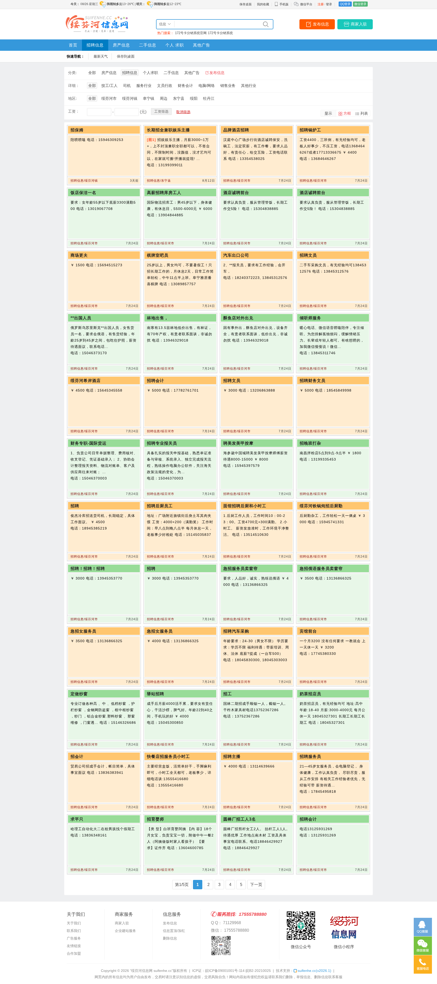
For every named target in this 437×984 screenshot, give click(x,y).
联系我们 (74, 931)
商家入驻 (359, 24)
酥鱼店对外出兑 (238, 318)
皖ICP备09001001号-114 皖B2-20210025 (238, 971)
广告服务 (74, 938)
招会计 (77, 756)
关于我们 (74, 923)
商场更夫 (79, 255)
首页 (73, 45)
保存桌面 (245, 4)
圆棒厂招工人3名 (239, 819)
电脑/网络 (207, 85)
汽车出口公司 (236, 255)
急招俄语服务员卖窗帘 (321, 568)
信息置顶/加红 (174, 931)
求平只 (77, 819)
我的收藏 (263, 4)
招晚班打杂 (310, 443)
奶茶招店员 (310, 694)
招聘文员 (308, 255)
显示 (328, 113)
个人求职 (150, 72)
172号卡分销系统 (220, 33)
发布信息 (321, 24)
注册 (321, 4)
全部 (92, 72)
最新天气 (101, 56)
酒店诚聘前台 (236, 192)
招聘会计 (155, 380)
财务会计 (185, 85)
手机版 (284, 4)
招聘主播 (232, 756)
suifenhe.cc (314, 971)
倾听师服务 (310, 318)
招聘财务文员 (312, 380)
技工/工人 (109, 85)
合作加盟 (74, 953)
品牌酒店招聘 (236, 130)
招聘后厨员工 (160, 506)
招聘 (75, 506)
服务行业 (143, 85)
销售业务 (227, 85)
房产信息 (121, 45)
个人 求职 (174, 45)
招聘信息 (95, 45)
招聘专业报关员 (162, 443)
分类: (72, 72)
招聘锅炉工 (310, 130)
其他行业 (248, 85)
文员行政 (164, 85)
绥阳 (194, 98)
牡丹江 (208, 98)
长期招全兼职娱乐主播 (168, 130)
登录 (329, 4)
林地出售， (157, 318)
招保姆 (77, 130)
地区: (72, 98)
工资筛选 (161, 111)
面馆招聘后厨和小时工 (244, 506)
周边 (163, 98)
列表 (364, 113)
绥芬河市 (109, 98)
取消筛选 (183, 112)
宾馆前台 (308, 631)
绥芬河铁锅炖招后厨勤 (321, 506)
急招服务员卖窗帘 (240, 568)
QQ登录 (345, 4)
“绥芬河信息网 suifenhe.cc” (151, 971)
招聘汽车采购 (236, 631)
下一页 (256, 884)
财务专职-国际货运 (88, 443)
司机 (127, 85)
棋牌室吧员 (157, 255)
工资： (73, 111)
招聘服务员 (310, 756)
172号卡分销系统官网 (191, 33)
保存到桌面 (126, 56)
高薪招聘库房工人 (164, 192)
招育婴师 (155, 819)
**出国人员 (81, 318)
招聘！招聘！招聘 (88, 568)
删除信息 (170, 938)
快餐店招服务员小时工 (168, 756)
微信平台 (306, 4)
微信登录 (360, 4)
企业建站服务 (125, 931)
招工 (227, 694)
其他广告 (201, 45)
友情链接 (74, 946)
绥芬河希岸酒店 (86, 380)
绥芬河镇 (129, 98)
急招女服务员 (83, 631)
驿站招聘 (155, 694)
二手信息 (147, 45)
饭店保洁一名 (83, 192)
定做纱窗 (79, 694)
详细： (73, 85)
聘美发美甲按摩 (238, 443)
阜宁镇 (148, 98)
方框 (347, 113)
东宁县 (178, 98)
